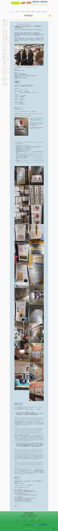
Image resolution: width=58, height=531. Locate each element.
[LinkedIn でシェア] (18, 503)
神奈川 (3, 31)
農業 (6, 33)
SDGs (3, 33)
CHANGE (4, 71)
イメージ (8, 71)
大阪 (5, 54)
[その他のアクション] (43, 24)
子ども (6, 57)
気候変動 (4, 56)
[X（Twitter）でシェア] (16, 503)
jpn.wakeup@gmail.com (29, 524)
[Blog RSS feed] (50, 16)
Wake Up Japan (16, 3)
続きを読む (32, 19)
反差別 (8, 68)
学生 (3, 48)
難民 (7, 34)
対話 (3, 22)
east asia (7, 42)
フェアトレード (5, 27)
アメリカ (4, 42)
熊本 (6, 83)
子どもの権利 (4, 63)
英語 (8, 59)
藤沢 (3, 34)
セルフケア (4, 68)
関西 (3, 59)
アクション (4, 82)
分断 (5, 48)
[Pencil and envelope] (21, 3)
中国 (5, 59)
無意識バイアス (5, 36)
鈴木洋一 (7, 30)
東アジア (4, 25)
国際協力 (6, 39)
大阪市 (6, 85)
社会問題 (4, 83)
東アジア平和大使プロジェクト (25, 19)
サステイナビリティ (5, 77)
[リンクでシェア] (20, 503)
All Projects (12, 19)
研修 (3, 54)
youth (3, 51)
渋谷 (3, 85)
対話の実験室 (17, 19)
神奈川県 (4, 62)
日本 (6, 31)
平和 (3, 39)
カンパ (3, 74)
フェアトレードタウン (5, 60)
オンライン (4, 28)
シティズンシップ (5, 65)
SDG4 (7, 56)
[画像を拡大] (21, 175)
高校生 (3, 57)
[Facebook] (34, 524)
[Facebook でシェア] (14, 503)
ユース (6, 22)
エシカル (4, 30)
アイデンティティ (5, 80)
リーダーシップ (5, 45)
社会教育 (4, 19)
